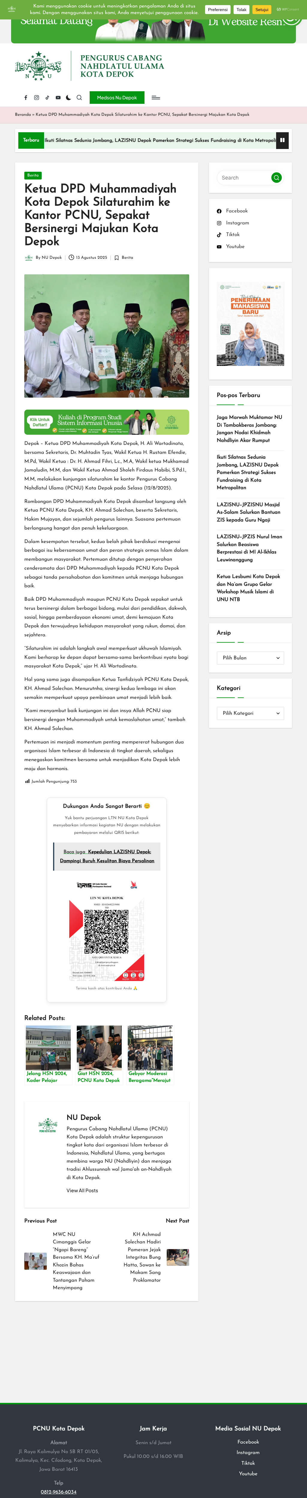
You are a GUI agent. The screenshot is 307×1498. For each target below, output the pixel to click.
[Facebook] (26, 97)
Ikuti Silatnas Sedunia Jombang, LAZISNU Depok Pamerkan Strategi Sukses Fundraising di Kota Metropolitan (127, 140)
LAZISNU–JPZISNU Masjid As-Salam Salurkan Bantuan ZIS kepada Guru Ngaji (248, 512)
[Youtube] (58, 97)
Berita (33, 175)
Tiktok (248, 1463)
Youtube (248, 1473)
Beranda (23, 114)
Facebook (248, 1442)
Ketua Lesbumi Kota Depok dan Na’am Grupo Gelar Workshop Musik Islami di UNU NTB (248, 588)
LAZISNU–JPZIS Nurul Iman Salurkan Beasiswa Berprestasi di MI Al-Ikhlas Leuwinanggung (249, 548)
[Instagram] (37, 97)
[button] (117, 97)
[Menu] (155, 97)
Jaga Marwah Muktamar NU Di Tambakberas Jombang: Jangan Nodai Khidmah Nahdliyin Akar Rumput (249, 429)
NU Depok (84, 1118)
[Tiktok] (47, 97)
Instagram (248, 1452)
